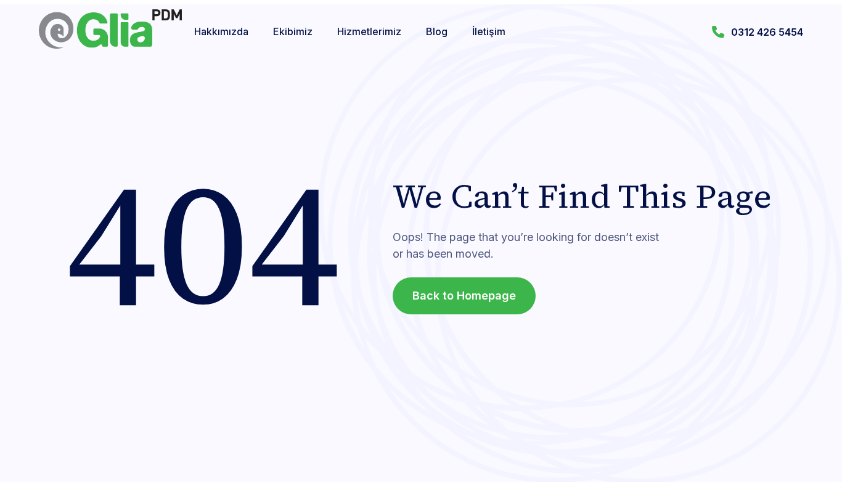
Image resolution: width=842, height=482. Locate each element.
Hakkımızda (221, 31)
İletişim (488, 31)
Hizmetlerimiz (369, 31)
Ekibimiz (293, 31)
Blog (437, 31)
